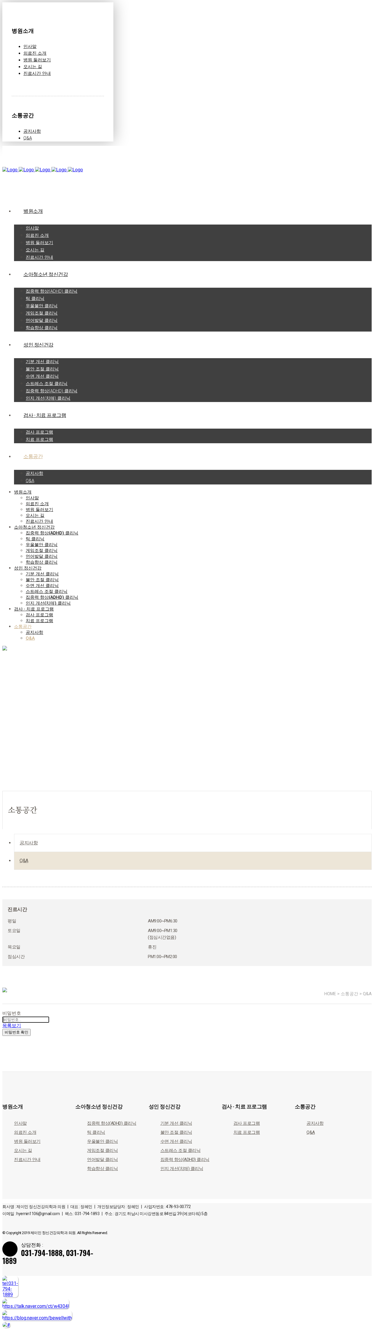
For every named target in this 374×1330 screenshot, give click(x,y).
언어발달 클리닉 (102, 1159)
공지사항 (32, 131)
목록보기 (11, 1025)
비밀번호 (11, 1013)
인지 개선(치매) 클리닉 (181, 1168)
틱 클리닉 (96, 1132)
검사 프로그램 (246, 1123)
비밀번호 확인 (16, 1032)
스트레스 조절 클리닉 (180, 1150)
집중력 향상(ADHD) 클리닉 (111, 1123)
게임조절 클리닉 (102, 1150)
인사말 (30, 46)
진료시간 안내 (37, 73)
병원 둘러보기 (37, 60)
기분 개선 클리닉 (176, 1123)
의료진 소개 (34, 53)
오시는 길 (32, 66)
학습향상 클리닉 (102, 1168)
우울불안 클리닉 (102, 1141)
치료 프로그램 (246, 1132)
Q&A (27, 138)
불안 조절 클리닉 (176, 1132)
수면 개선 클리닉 (176, 1141)
